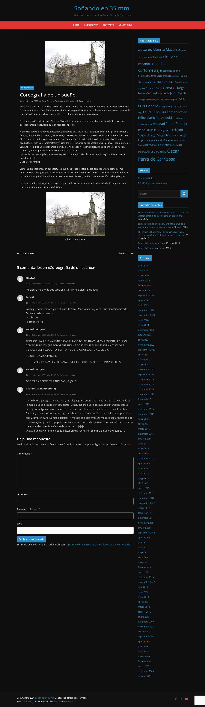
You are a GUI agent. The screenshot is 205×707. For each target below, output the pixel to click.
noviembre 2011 (146, 522)
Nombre (23, 494)
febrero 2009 (144, 661)
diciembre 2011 (146, 517)
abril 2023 (143, 339)
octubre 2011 (144, 527)
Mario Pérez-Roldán (161, 118)
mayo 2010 (143, 597)
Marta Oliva (180, 118)
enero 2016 (143, 404)
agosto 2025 (144, 300)
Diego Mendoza (165, 75)
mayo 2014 (143, 448)
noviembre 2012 (146, 498)
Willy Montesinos (168, 144)
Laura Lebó (151, 112)
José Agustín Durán (146, 99)
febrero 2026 (144, 285)
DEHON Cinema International (152, 183)
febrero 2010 (144, 611)
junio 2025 (143, 305)
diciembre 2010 (146, 577)
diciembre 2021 (146, 359)
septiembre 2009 (146, 636)
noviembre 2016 (146, 394)
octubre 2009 (144, 631)
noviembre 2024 (146, 310)
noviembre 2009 (146, 626)
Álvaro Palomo (156, 152)
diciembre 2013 (146, 458)
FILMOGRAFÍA (91, 25)
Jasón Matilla (178, 93)
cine (167, 56)
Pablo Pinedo (176, 123)
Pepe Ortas (146, 130)
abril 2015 (143, 423)
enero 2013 (143, 488)
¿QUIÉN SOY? (125, 25)
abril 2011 (143, 557)
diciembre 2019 (146, 379)
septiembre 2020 (146, 374)
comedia (157, 63)
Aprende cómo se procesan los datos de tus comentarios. (99, 544)
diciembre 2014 (146, 433)
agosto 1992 (144, 676)
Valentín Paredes (163, 140)
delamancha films (147, 75)
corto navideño (171, 70)
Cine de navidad (146, 178)
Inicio (76, 25)
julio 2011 (143, 542)
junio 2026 (143, 270)
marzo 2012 (144, 507)
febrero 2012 (144, 512)
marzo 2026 (144, 280)
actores (145, 49)
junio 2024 (143, 320)
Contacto (108, 25)
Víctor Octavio (151, 144)
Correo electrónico (28, 509)
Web (19, 523)
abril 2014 (143, 453)
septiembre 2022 (146, 349)
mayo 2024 (143, 325)
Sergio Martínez (167, 135)
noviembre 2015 (146, 414)
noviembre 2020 (146, 369)
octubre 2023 (144, 334)
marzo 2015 (144, 428)
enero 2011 (143, 572)
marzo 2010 (144, 606)
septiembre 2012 (146, 503)
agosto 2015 (144, 418)
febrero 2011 (144, 567)
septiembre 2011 (146, 532)
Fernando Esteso (154, 88)
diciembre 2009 (146, 621)
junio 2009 (143, 651)
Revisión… (124, 253)
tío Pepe (149, 140)
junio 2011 (143, 547)
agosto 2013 (144, 463)
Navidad (158, 124)
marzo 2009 (144, 656)
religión (177, 130)
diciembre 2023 (146, 329)
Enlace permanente (67, 283)
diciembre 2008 (146, 671)
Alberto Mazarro (166, 49)
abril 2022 (143, 354)
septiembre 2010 (146, 582)
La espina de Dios (168, 106)
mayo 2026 (143, 275)
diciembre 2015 (146, 409)
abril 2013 (143, 483)
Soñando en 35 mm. (102, 8)
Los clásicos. (28, 253)
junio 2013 (143, 473)
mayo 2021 (143, 364)
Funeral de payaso (147, 248)
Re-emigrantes (162, 130)
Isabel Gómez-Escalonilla (154, 93)
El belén (165, 82)
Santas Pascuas (27, 88)
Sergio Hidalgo (147, 135)
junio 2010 (143, 592)
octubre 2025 (144, 290)
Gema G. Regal (174, 87)
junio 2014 (143, 443)
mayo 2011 (143, 552)
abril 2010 (143, 601)
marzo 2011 (144, 562)
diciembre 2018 (146, 384)
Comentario (24, 453)
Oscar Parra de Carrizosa (52, 101)
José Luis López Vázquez (166, 99)
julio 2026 (143, 265)
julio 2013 (143, 468)
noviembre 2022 (146, 344)
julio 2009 (143, 646)
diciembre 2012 (146, 493)
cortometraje (150, 70)
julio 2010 (143, 587)
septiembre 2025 (146, 295)
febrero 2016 (144, 399)
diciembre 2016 (146, 389)
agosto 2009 (144, 641)
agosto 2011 (144, 537)
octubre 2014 (144, 438)
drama (155, 81)
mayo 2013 (143, 478)
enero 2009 (143, 666)
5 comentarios (85, 101)
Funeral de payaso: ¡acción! (151, 243)
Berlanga (157, 57)
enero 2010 (143, 616)
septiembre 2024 (146, 315)
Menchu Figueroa (145, 124)
